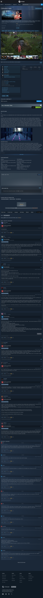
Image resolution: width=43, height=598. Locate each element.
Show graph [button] (39, 212)
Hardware (13, 578)
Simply (5, 263)
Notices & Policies (22, 578)
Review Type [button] (3, 212)
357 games (5, 237)
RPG (11, 81)
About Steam (4, 575)
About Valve (13, 575)
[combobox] (31, 4)
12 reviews (5, 288)
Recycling (13, 580)
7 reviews (9, 363)
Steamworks (4, 578)
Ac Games (17, 27)
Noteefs (5, 287)
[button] (2, 4)
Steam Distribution (5, 580)
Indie (10, 81)
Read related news (5, 89)
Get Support (30, 578)
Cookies (21, 580)
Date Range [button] (22, 212)
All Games (2, 7)
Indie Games (6, 7)
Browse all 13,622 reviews (21, 562)
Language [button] (16, 212)
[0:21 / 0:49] (21, 43)
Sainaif (5, 313)
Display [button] (32, 212)
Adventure (7, 81)
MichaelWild (6, 342)
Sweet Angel (6, 222)
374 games (5, 314)
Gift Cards (3, 582)
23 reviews (9, 397)
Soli (4, 236)
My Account (30, 580)
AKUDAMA (5, 378)
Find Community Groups (5, 92)
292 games (5, 363)
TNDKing (5, 422)
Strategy (14, 81)
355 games (5, 223)
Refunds (21, 582)
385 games (5, 397)
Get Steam (30, 575)
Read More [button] (39, 333)
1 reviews (5, 343)
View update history (5, 87)
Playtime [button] (27, 212)
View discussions (4, 90)
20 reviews (9, 237)
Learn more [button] (39, 101)
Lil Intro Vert (6, 362)
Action (5, 81)
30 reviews (9, 223)
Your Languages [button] (6, 215)
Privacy (21, 575)
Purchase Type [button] (10, 212)
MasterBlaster (6, 396)
